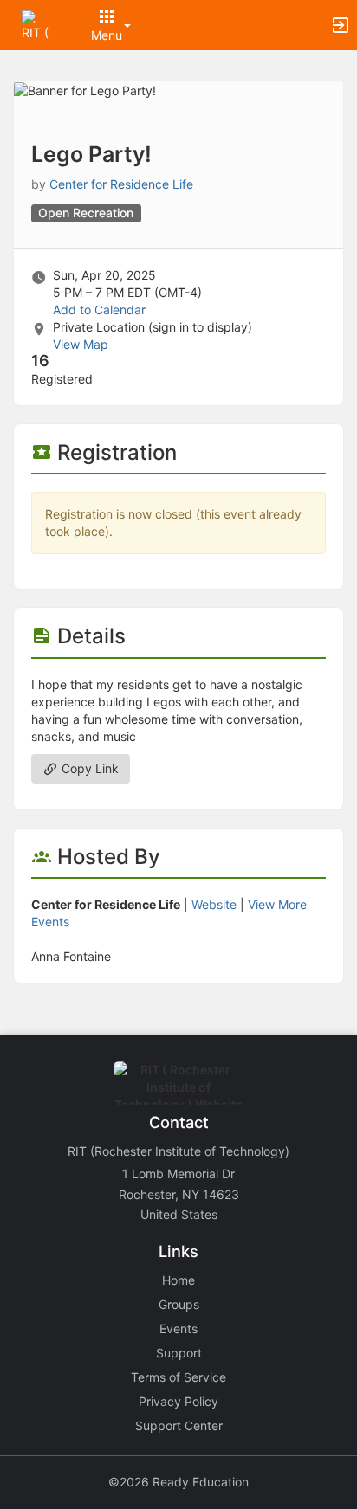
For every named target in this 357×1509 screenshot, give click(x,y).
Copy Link (88, 768)
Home (178, 1280)
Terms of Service (178, 1377)
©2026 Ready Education (178, 1481)
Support (179, 1352)
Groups (179, 1304)
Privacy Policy (178, 1401)
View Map (80, 344)
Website (214, 904)
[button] (36, 23)
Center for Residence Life (121, 184)
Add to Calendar (99, 309)
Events (178, 1328)
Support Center (179, 1425)
